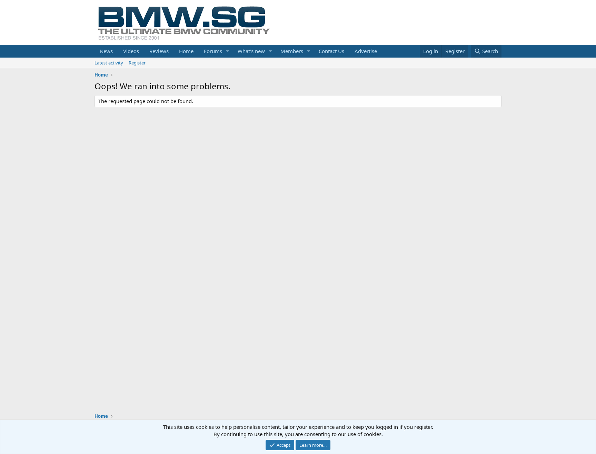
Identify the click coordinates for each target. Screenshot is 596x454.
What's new (251, 51)
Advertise (366, 51)
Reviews (159, 51)
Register (137, 63)
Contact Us (331, 51)
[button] (227, 51)
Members (291, 51)
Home (186, 51)
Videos (131, 51)
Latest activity (109, 63)
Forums (213, 51)
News (106, 51)
